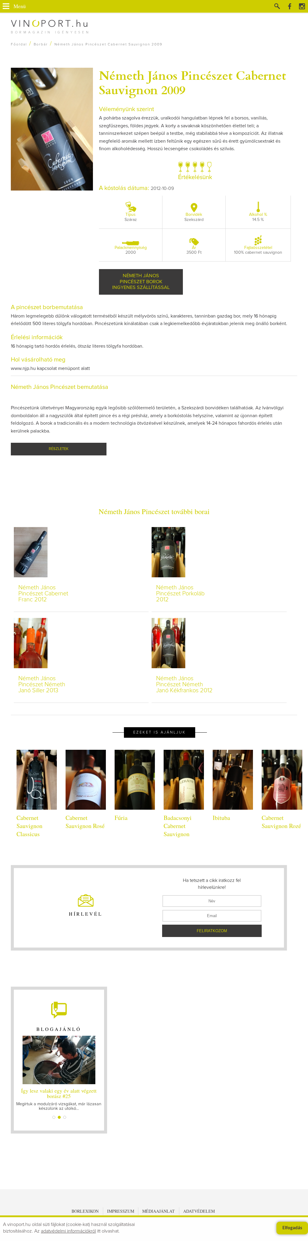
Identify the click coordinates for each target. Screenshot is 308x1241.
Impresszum (120, 1211)
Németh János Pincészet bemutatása (59, 387)
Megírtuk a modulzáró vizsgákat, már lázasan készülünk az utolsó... (57, 1099)
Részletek (59, 449)
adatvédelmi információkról (68, 1231)
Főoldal (19, 44)
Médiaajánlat (158, 1211)
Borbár (41, 44)
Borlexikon (85, 1211)
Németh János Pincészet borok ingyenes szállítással (141, 281)
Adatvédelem (199, 1211)
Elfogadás (292, 1228)
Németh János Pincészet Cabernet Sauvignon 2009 (192, 82)
